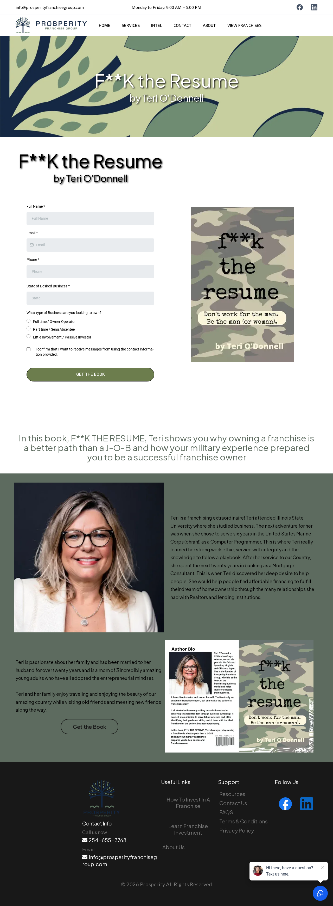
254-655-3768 (107, 840)
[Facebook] (299, 7)
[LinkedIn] (314, 7)
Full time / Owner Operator (54, 321)
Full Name (36, 206)
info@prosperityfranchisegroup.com (50, 7)
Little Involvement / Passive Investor (62, 337)
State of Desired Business (48, 286)
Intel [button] (156, 25)
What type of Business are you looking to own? (64, 313)
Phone (33, 259)
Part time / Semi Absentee (54, 329)
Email (32, 233)
